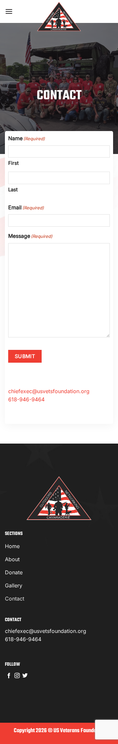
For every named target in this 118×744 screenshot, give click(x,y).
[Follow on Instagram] (17, 676)
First (13, 163)
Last (13, 189)
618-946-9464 (26, 399)
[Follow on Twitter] (25, 676)
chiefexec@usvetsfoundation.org (45, 631)
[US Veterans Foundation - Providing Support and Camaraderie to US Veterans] (59, 16)
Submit (25, 356)
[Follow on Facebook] (8, 676)
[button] (9, 11)
